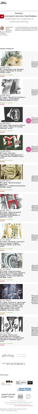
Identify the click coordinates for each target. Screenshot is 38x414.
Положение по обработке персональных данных (13, 409)
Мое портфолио (4, 35)
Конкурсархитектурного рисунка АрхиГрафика (19, 14)
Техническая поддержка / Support (23, 405)
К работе (2, 76)
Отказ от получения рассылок (9, 410)
